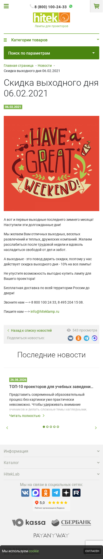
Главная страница (19, 66)
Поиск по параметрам (29, 53)
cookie (34, 551)
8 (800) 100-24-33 (50, 7)
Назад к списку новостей (31, 330)
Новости (45, 66)
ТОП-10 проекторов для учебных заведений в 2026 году (51, 386)
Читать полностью (24, 416)
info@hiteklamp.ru (44, 312)
